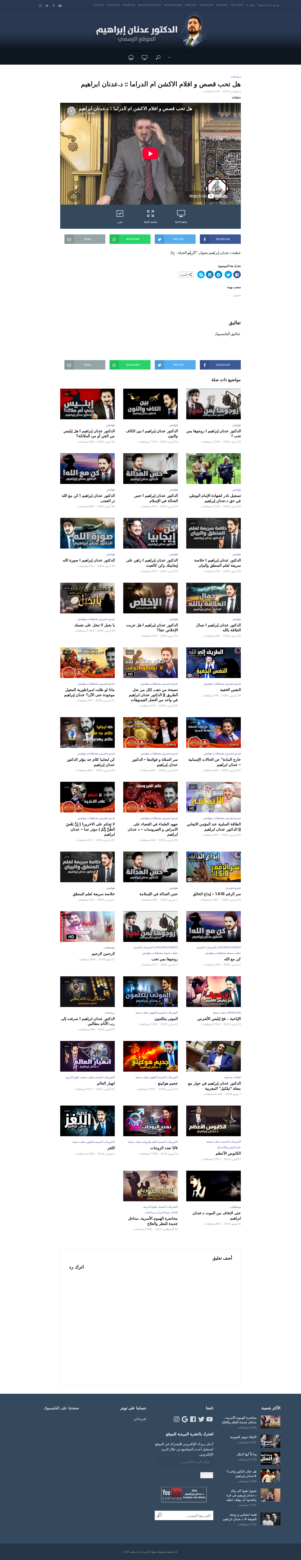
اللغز (111, 1148)
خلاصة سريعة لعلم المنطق (94, 894)
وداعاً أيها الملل (247, 1454)
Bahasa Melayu (149, 5)
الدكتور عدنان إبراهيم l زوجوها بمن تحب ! (213, 433)
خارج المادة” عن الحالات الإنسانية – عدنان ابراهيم (214, 762)
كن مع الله (232, 959)
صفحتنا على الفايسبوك (61, 1408)
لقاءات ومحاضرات (167, 1212)
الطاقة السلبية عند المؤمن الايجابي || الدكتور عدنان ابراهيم (214, 827)
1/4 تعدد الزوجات (164, 1148)
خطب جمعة (234, 953)
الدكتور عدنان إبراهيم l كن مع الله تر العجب (88, 498)
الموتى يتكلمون (166, 1018)
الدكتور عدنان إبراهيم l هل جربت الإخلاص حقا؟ (152, 627)
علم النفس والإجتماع (229, 1147)
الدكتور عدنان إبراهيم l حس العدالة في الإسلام (156, 498)
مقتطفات (92, 619)
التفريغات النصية (206, 947)
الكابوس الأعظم (228, 1153)
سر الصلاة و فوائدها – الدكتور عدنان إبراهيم (155, 762)
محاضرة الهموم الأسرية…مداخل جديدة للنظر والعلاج (153, 1221)
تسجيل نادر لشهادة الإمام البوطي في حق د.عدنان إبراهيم (215, 498)
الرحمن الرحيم (103, 953)
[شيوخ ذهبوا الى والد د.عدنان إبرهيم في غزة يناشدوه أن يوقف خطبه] (270, 1495)
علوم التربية (150, 1206)
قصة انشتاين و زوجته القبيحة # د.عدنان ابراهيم (240, 1517)
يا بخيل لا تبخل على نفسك (94, 625)
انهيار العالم (106, 1083)
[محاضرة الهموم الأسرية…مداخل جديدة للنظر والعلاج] (270, 1421)
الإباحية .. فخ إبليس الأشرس (219, 1018)
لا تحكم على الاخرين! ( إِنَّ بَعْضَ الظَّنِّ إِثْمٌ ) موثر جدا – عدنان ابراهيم (90, 829)
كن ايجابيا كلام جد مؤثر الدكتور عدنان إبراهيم (91, 762)
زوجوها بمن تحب (164, 959)
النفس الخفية (230, 689)
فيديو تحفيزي (107, 619)
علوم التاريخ (72, 1077)
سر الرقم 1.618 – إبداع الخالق (217, 894)
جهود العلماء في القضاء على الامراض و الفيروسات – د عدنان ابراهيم (153, 829)
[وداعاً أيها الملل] (270, 1458)
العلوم (153, 1012)
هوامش (236, 425)
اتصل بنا (250, 5)
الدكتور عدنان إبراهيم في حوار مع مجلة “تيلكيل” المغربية (214, 1086)
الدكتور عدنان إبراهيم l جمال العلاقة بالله (218, 627)
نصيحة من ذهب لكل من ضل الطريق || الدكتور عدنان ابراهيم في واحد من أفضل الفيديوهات (153, 694)
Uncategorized (229, 947)
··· (169, 57)
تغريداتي (140, 1418)
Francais (206, 5)
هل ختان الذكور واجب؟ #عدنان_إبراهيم (242, 1473)
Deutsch (237, 5)
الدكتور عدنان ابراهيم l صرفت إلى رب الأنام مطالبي (88, 1021)
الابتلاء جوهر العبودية (243, 1437)
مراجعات (235, 76)
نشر (120, 222)
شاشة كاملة (150, 222)
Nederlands (173, 5)
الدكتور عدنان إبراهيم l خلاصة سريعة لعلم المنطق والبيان (217, 563)
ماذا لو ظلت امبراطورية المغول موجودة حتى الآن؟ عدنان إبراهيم (89, 692)
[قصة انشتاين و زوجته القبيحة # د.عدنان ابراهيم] (270, 1518)
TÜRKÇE (98, 5)
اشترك (206, 1475)
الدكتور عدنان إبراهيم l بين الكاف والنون (152, 433)
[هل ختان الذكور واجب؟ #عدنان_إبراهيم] (270, 1475)
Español (222, 5)
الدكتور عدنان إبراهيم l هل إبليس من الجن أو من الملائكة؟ (89, 433)
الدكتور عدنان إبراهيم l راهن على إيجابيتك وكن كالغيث (152, 563)
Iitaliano (113, 5)
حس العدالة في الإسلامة (158, 894)
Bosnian (129, 5)
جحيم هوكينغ (168, 1083)
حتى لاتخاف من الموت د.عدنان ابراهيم (217, 1215)
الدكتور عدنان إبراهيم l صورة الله (89, 560)
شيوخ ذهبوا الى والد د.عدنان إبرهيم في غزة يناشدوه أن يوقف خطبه (241, 1495)
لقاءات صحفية (232, 1077)
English (191, 5)
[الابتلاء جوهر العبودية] (270, 1441)
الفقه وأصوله (150, 1142)
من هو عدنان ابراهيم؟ (268, 5)
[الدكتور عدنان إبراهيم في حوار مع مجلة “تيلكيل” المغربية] (213, 1056)
